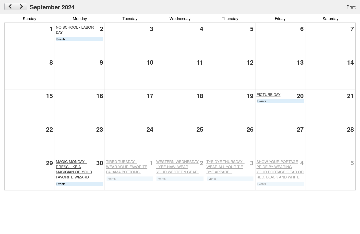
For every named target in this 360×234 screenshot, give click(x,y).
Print (351, 7)
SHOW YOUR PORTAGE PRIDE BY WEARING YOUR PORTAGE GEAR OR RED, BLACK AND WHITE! (280, 169)
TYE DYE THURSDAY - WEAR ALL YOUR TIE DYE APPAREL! (225, 166)
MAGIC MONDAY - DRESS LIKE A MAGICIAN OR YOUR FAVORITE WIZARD (74, 169)
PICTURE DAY (268, 94)
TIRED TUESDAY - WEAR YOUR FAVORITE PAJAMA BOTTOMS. (126, 166)
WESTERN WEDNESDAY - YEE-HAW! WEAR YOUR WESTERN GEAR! (177, 166)
